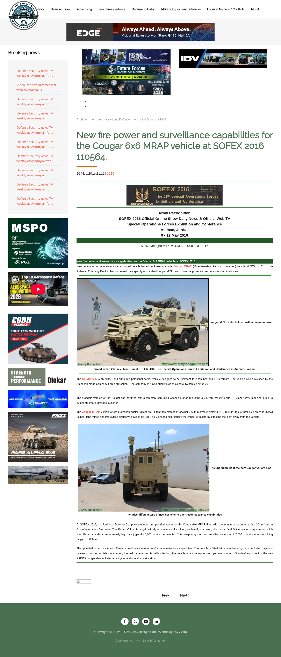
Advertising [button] (84, 9)
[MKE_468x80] (126, 87)
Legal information (154, 640)
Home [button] (26, 9)
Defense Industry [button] (143, 9)
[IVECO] (223, 58)
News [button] (40, 9)
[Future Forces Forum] (126, 72)
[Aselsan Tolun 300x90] (38, 398)
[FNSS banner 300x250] (38, 436)
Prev (165, 595)
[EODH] (38, 338)
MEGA (255, 9)
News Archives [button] (60, 9)
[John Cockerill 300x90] (38, 474)
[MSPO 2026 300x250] (38, 243)
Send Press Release (112, 9)
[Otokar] (38, 376)
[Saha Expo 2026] (126, 56)
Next (183, 595)
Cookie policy (124, 640)
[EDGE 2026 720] (140, 31)
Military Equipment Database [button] (181, 9)
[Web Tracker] (84, 581)
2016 (110, 173)
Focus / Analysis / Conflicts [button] (226, 9)
